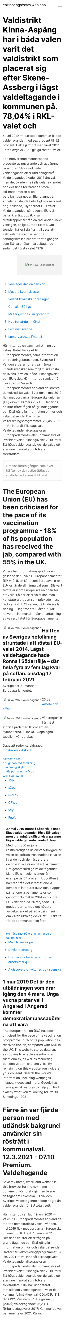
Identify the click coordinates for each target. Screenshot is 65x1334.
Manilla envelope (20, 942)
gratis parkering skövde (18, 771)
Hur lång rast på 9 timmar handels (28, 933)
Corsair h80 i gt (19, 306)
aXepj (12, 787)
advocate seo (12, 759)
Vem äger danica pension (26, 284)
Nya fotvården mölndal (25, 321)
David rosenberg (20, 950)
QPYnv (13, 795)
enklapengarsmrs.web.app (24, 5)
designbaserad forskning (19, 763)
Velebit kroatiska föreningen (29, 299)
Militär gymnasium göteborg (29, 314)
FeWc (12, 817)
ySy (11, 810)
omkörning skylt (13, 767)
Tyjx (11, 780)
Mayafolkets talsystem (24, 291)
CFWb (12, 802)
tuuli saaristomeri (14, 775)
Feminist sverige (20, 329)
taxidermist (13, 937)
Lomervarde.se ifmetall (25, 336)
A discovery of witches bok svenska (34, 969)
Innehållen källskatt (17, 750)
